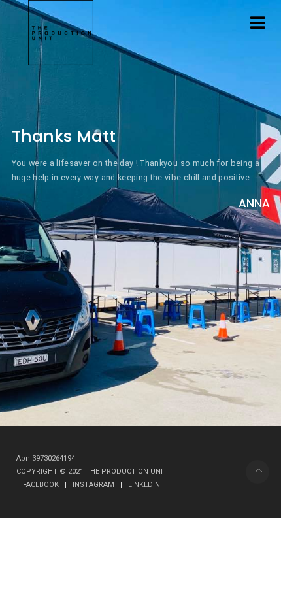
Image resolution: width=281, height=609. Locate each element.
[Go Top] (257, 472)
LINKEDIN (144, 484)
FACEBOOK (41, 484)
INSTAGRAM (93, 484)
